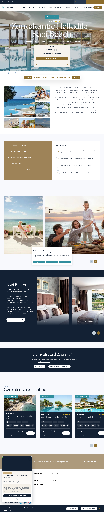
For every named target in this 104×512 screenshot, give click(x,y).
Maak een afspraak (44, 362)
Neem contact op (10, 499)
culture (13, 2)
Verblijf (52, 77)
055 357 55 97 (24, 499)
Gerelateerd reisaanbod (63, 77)
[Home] (2, 2)
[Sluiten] (99, 508)
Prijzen (75, 77)
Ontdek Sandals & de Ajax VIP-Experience (17, 495)
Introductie (28, 77)
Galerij (45, 77)
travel (7, 2)
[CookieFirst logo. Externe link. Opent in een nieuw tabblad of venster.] (33, 249)
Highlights (37, 77)
